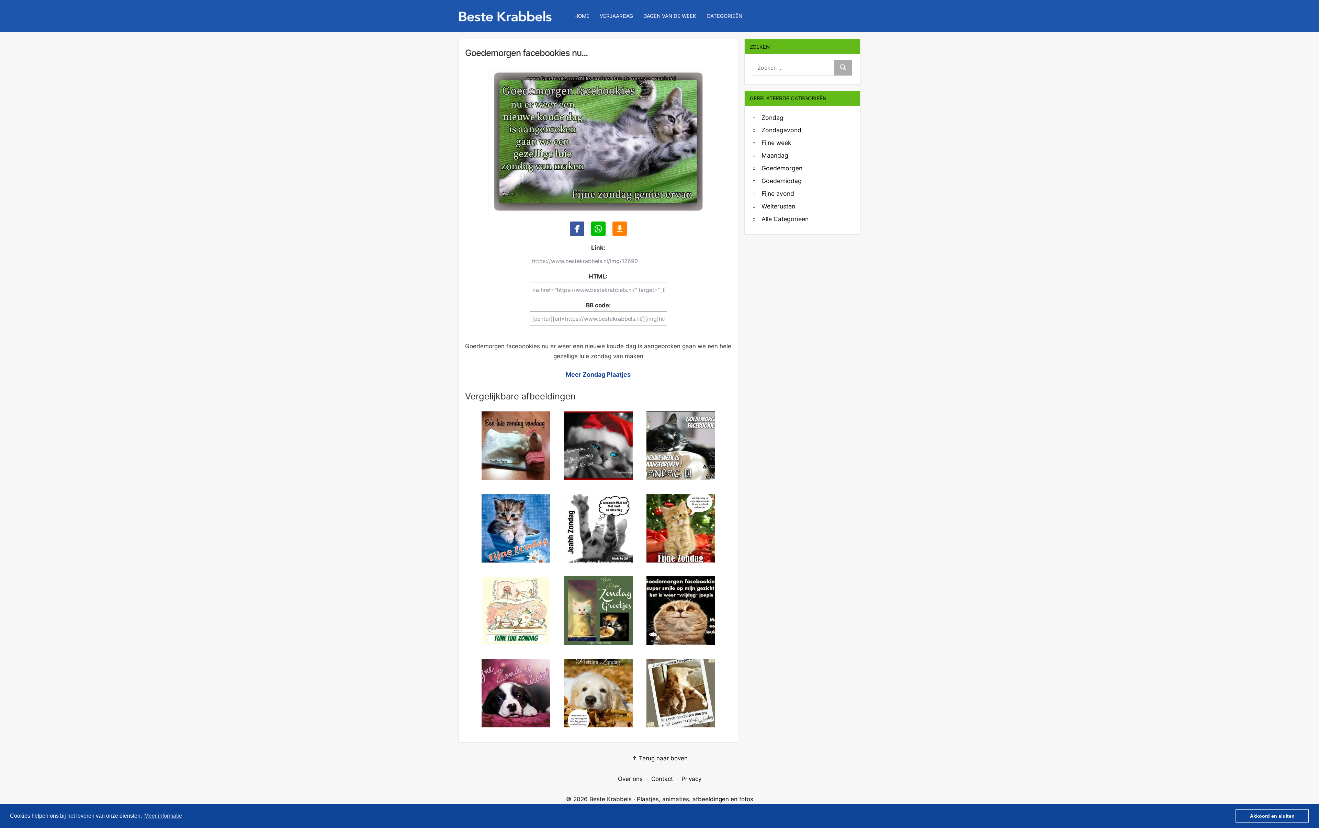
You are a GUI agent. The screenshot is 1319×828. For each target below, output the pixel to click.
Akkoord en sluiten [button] (1272, 816)
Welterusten (778, 206)
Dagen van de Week (669, 16)
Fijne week (776, 142)
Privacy (691, 778)
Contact (662, 778)
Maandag (775, 155)
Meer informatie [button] (163, 816)
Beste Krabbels (610, 799)
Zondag (772, 117)
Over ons (630, 778)
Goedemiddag (782, 180)
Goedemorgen (782, 168)
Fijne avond (778, 193)
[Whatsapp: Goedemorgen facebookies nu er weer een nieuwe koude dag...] (598, 229)
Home (581, 16)
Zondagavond (781, 130)
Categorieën (724, 16)
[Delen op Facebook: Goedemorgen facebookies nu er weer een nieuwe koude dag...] (577, 229)
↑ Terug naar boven (660, 758)
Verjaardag (616, 16)
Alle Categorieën (785, 219)
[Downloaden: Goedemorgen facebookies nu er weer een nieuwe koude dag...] (619, 229)
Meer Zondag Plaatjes (598, 374)
